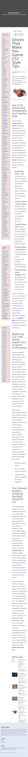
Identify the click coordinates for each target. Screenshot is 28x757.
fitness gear (4, 162)
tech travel (4, 167)
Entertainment (5, 50)
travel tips (4, 208)
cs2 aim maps (5, 297)
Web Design (4, 42)
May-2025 (4, 376)
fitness (3, 164)
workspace (4, 125)
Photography (4, 61)
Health (3, 40)
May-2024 (4, 366)
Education (4, 63)
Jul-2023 (4, 356)
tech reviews (4, 130)
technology (4, 107)
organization (4, 214)
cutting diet (4, 272)
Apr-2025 (4, 372)
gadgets (4, 71)
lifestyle (3, 131)
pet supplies (4, 144)
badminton (4, 279)
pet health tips (5, 251)
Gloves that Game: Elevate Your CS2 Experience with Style (22, 714)
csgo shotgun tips (5, 285)
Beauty (3, 43)
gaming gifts (4, 86)
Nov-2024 (4, 361)
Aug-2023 (4, 364)
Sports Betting (5, 201)
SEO (3, 60)
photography (4, 143)
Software (4, 58)
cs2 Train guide (5, 254)
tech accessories (5, 92)
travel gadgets (5, 123)
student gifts (4, 177)
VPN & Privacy (5, 136)
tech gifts (4, 113)
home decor (4, 149)
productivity (4, 118)
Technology (4, 69)
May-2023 (4, 358)
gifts (3, 87)
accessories (4, 141)
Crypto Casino (5, 229)
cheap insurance (5, 303)
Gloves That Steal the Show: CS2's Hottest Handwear (22, 676)
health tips (4, 172)
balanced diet (5, 256)
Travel (3, 65)
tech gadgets (4, 115)
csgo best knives (5, 264)
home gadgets (5, 193)
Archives (3, 742)
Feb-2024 (4, 333)
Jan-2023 (4, 354)
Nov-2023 (4, 343)
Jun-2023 (4, 367)
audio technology (5, 169)
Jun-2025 (4, 377)
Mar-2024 (4, 353)
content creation (5, 109)
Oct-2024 (4, 348)
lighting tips (4, 174)
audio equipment (5, 151)
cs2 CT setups (5, 313)
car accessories (5, 126)
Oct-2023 (4, 330)
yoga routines (5, 295)
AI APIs (3, 185)
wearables (4, 175)
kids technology (5, 97)
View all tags (5, 318)
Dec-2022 (4, 335)
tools (3, 166)
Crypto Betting (5, 234)
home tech (4, 227)
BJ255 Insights (14, 13)
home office (4, 105)
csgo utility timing (5, 305)
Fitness (3, 52)
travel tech (4, 219)
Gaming (19, 31)
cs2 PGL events (5, 292)
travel (3, 117)
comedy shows (5, 293)
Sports (3, 45)
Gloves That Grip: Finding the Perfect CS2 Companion (22, 688)
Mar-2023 (4, 336)
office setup (4, 188)
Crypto (3, 203)
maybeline (4, 267)
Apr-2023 (4, 340)
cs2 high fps (4, 298)
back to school (5, 79)
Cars (3, 66)
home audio (4, 84)
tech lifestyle (4, 216)
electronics (4, 224)
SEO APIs (4, 74)
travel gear (4, 122)
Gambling (4, 73)
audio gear (4, 139)
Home (15, 31)
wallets (3, 218)
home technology (5, 213)
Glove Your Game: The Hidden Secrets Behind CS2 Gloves (22, 701)
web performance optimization (4, 289)
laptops (3, 187)
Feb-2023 (4, 351)
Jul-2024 (4, 369)
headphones (4, 221)
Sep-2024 (4, 338)
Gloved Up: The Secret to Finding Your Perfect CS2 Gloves (22, 663)
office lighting (5, 222)
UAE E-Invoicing (5, 236)
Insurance (4, 53)
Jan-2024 (4, 350)
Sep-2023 (4, 363)
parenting (4, 138)
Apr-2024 (4, 341)
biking (3, 170)
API (3, 237)
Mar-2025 (4, 374)
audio (3, 200)
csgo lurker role (5, 266)
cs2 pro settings (5, 277)
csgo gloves (4, 284)
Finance (3, 68)
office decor (4, 180)
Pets (3, 37)
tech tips (4, 156)
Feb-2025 (4, 371)
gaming (3, 128)
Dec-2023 (4, 346)
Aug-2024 (4, 359)
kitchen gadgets (5, 195)
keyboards (4, 226)
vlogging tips (4, 120)
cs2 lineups (4, 253)
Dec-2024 (4, 332)
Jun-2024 (4, 345)
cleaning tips (4, 157)
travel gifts (4, 179)
